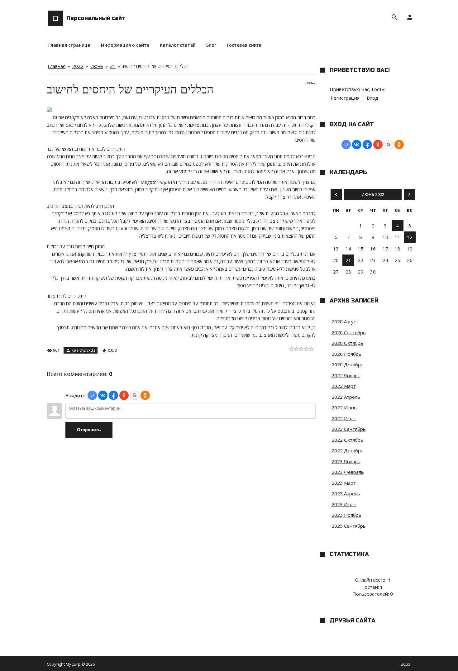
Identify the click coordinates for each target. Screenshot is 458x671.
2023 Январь (346, 461)
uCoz (405, 664)
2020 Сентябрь (349, 332)
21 (113, 66)
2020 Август (345, 321)
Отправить (89, 429)
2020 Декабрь (348, 364)
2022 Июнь (344, 407)
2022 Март (344, 386)
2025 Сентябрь (349, 526)
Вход (372, 98)
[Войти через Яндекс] (124, 395)
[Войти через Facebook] (113, 395)
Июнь (96, 66)
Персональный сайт (95, 18)
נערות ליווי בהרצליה (157, 236)
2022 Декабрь (348, 450)
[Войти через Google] (134, 395)
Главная (56, 66)
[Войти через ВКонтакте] (102, 395)
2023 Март (344, 483)
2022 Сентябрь (349, 429)
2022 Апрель (346, 397)
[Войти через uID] (92, 395)
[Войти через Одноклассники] (145, 395)
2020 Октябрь (347, 343)
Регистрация (345, 98)
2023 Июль (344, 504)
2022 (77, 66)
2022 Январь (346, 375)
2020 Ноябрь (346, 354)
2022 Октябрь (347, 440)
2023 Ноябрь (346, 515)
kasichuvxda (84, 350)
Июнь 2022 (372, 194)
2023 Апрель (346, 493)
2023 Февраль (348, 472)
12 (410, 237)
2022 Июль (344, 418)
